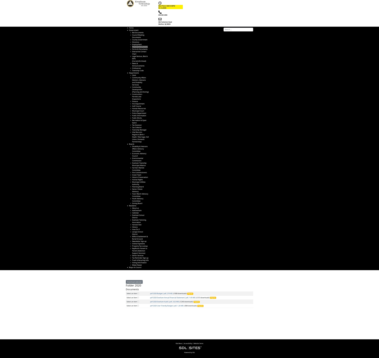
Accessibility (188, 343)
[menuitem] (131, 28)
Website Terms (198, 343)
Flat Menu (179, 343)
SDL (193, 352)
